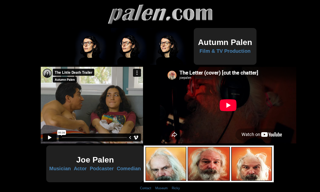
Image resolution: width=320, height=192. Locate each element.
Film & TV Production (225, 51)
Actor (80, 168)
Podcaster (101, 168)
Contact (146, 188)
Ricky (175, 188)
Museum (161, 188)
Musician (60, 168)
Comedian (128, 168)
